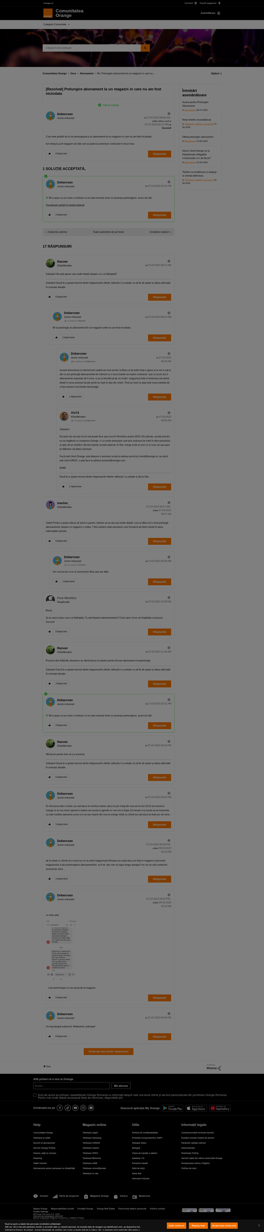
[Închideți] (259, 1225)
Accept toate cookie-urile (224, 1226)
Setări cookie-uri (176, 1226)
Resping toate (198, 1226)
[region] (132, 1225)
